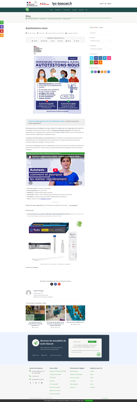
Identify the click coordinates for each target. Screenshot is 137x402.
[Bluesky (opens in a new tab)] (102, 3)
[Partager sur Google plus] (59, 284)
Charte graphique (74, 384)
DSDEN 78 (52, 377)
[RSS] (100, 62)
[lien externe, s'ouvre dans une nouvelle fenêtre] (32, 3)
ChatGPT (35, 41)
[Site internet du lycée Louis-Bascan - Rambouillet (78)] (62, 3)
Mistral (69, 41)
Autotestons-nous (67, 18)
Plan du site (72, 387)
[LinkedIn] (105, 58)
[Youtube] (96, 62)
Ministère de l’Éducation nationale (57, 371)
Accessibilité (72, 381)
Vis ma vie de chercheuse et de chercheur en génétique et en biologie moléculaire (55, 323)
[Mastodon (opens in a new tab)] (100, 3)
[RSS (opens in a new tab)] (110, 3)
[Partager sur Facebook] (55, 284)
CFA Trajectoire (53, 384)
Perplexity (45, 41)
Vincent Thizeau (31, 33)
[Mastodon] (30, 383)
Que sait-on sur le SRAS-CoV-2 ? (75, 322)
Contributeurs (105, 398)
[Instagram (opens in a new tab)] (107, 3)
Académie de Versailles (55, 374)
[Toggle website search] (86, 10)
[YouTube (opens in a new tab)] (109, 3)
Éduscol (51, 381)
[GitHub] (92, 62)
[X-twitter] (33, 383)
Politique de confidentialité (76, 374)
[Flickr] (109, 58)
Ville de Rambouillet (54, 393)
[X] (92, 58)
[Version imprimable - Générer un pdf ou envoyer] (96, 27)
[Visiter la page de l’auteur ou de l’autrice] (28, 292)
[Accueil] (26, 18)
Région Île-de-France (54, 390)
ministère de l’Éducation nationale (61, 130)
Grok (53, 41)
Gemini (77, 41)
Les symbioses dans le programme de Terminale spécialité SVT (35, 323)
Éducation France (45, 199)
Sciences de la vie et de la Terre (56, 33)
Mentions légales (74, 371)
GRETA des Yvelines (54, 387)
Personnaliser (88, 400)
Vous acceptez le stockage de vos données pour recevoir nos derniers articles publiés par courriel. (85, 346)
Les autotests (73, 205)
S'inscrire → (92, 341)
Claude (61, 41)
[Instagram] (100, 58)
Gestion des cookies (74, 377)
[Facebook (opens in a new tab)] (105, 3)
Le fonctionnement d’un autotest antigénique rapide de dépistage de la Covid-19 (48, 214)
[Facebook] (96, 58)
